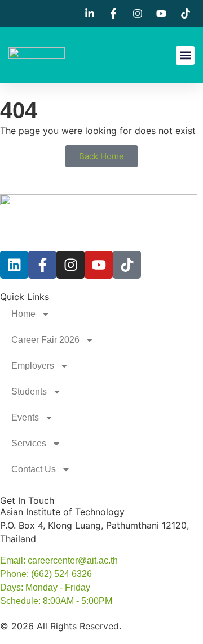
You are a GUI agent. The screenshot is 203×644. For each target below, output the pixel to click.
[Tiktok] (127, 265)
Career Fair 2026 (45, 340)
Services (28, 443)
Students (29, 391)
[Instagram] (70, 265)
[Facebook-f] (42, 265)
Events (25, 417)
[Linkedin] (14, 265)
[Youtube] (99, 265)
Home (23, 314)
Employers (32, 365)
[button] (185, 55)
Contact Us (33, 469)
